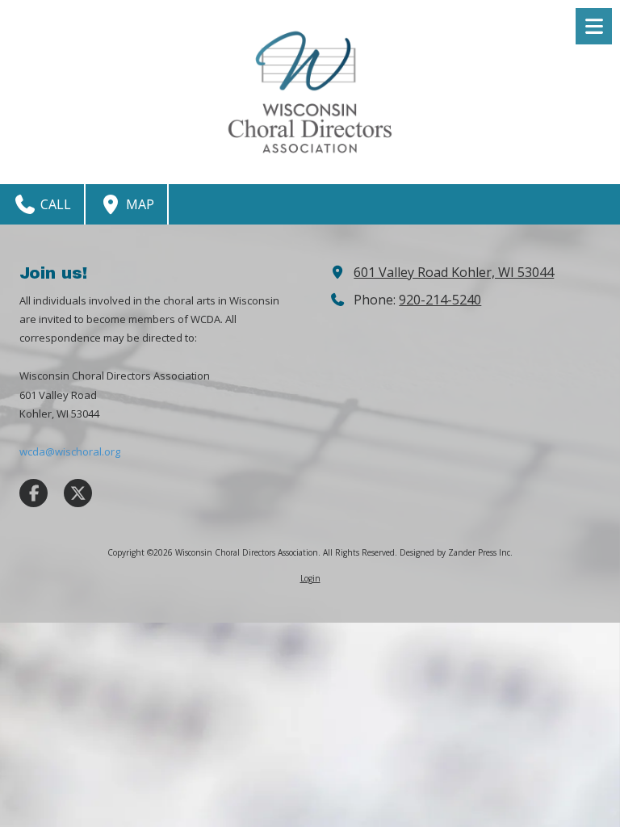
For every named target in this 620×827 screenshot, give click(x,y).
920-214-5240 (440, 300)
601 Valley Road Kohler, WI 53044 (454, 272)
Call (54, 204)
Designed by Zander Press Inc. (456, 552)
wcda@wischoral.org (69, 451)
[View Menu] (594, 26)
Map (138, 204)
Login (310, 578)
